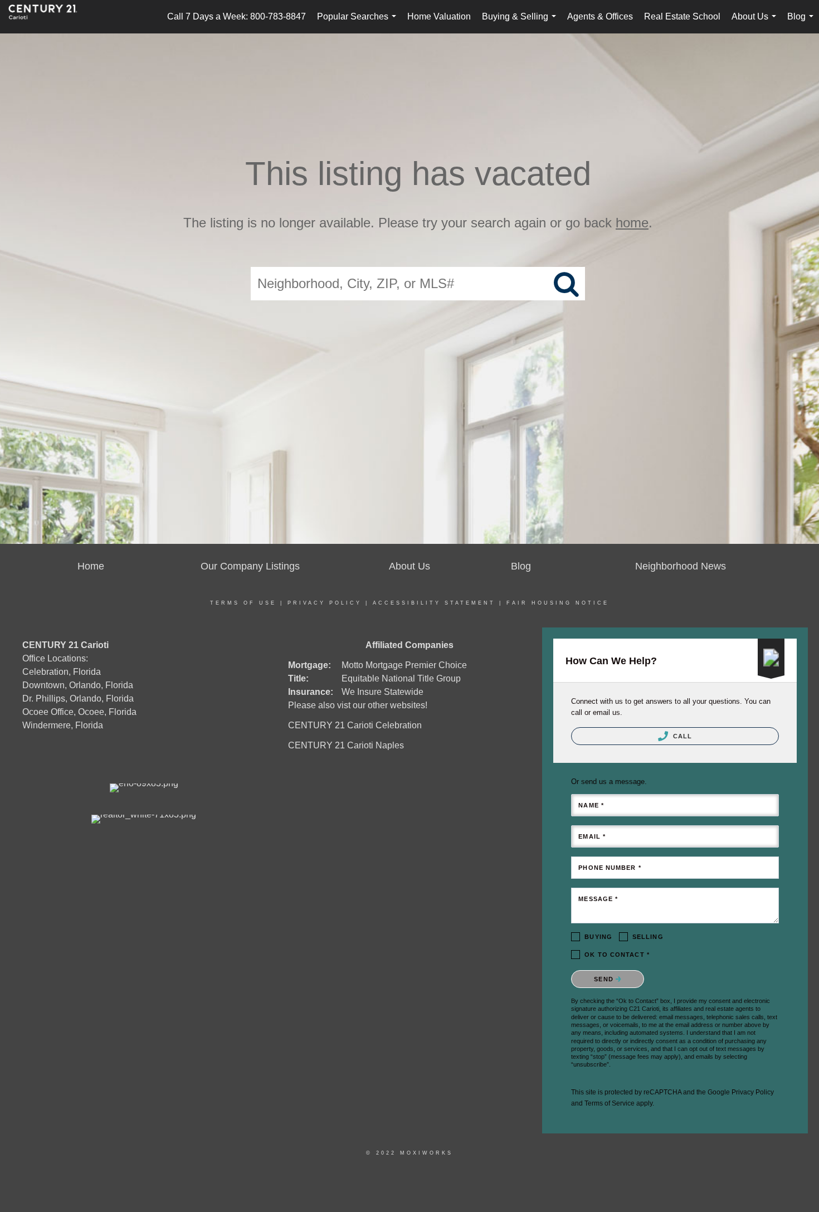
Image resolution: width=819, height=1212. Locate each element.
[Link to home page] (48, 16)
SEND (605, 979)
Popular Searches (359, 22)
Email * (592, 836)
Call (682, 736)
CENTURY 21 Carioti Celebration (355, 725)
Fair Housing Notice (557, 603)
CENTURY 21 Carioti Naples (346, 745)
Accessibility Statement (434, 603)
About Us (756, 22)
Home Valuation (439, 16)
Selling (648, 936)
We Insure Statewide (382, 692)
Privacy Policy (324, 603)
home (632, 222)
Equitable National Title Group (401, 678)
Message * (598, 898)
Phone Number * (609, 867)
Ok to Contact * (617, 954)
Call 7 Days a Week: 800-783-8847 (236, 16)
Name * (591, 805)
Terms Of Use (243, 603)
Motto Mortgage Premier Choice (404, 665)
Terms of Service (609, 1103)
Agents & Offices (600, 16)
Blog (802, 22)
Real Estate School (682, 16)
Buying (598, 936)
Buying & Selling (521, 22)
